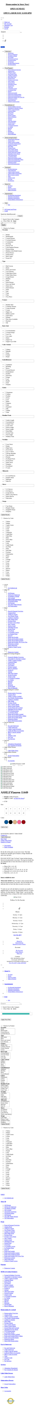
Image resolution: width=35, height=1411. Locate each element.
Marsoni (10, 681)
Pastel (7, 356)
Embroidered (9, 372)
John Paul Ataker (13, 673)
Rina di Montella (12, 688)
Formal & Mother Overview (16, 657)
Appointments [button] (8, 984)
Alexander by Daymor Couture (17, 659)
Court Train (9, 425)
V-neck (8, 468)
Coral (7, 561)
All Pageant (11, 603)
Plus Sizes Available (12, 319)
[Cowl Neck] (5, 1093)
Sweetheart (9, 466)
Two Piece (9, 297)
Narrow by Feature (9, 228)
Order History (19, 952)
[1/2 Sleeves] (6, 1109)
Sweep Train (9, 433)
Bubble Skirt (9, 305)
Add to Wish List (5, 837)
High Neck (9, 448)
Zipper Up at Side (11, 341)
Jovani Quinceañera (13, 755)
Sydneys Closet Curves (14, 647)
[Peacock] (6, 822)
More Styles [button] (7, 757)
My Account (7, 23)
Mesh (7, 401)
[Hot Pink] (19, 822)
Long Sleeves (10, 493)
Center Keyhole (10, 308)
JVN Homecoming (13, 711)
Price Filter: (7, 221)
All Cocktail (11, 598)
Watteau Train (10, 436)
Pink (7, 548)
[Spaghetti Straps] (5, 1120)
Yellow (8, 521)
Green (8, 527)
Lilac (7, 543)
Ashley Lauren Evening (14, 660)
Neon (7, 353)
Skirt (7, 289)
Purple (8, 541)
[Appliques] (5, 1069)
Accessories (11, 760)
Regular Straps (10, 508)
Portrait (8, 457)
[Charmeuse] (4, 1077)
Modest (8, 278)
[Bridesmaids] (8, 1030)
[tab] (19, 586)
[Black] (11, 822)
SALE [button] (6, 584)
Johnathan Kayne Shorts (15, 709)
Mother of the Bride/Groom (14, 251)
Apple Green (10, 525)
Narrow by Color (8, 518)
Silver (8, 574)
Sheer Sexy (9, 286)
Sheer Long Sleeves (11, 494)
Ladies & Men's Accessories (16, 730)
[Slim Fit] (5, 1106)
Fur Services (11, 739)
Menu (2, 47)
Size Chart (4, 839)
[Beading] (5, 1071)
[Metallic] (3, 1063)
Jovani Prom (11, 629)
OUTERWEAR (12, 588)
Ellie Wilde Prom (13, 619)
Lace (7, 379)
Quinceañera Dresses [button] (10, 752)
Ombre (8, 355)
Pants (7, 280)
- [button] (5, 591)
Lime (7, 529)
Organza (8, 403)
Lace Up (8, 334)
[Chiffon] (4, 1079)
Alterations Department (14, 744)
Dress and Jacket (11, 269)
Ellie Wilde (11, 701)
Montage (10, 685)
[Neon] (3, 1064)
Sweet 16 (8, 258)
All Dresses (11, 593)
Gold (7, 566)
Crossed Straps (10, 332)
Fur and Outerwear (13, 726)
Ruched (8, 321)
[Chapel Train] (4, 1088)
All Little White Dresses (15, 604)
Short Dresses (10, 288)
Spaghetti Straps (10, 509)
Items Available (8, 847)
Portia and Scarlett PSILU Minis (17, 716)
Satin (7, 405)
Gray (7, 572)
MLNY (10, 683)
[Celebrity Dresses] (6, 1047)
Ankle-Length (10, 420)
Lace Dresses (10, 271)
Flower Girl (9, 245)
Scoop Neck (9, 460)
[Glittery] (3, 1061)
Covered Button (10, 330)
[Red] (23, 822)
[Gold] (15, 822)
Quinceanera (9, 254)
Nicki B (10, 635)
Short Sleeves (10, 496)
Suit (7, 291)
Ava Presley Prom (13, 616)
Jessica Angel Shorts (13, 706)
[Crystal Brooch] (5, 1074)
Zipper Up (9, 339)
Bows (7, 368)
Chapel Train (9, 424)
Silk (7, 408)
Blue (7, 538)
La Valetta (11, 680)
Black (8, 570)
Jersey (8, 398)
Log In (6, 28)
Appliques (9, 364)
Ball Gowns (9, 266)
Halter (8, 446)
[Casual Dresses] (8, 1032)
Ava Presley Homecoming (15, 698)
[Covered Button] (5, 1053)
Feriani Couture (12, 667)
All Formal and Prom (14, 599)
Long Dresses (10, 277)
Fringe (8, 377)
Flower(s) (9, 375)
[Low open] (5, 1058)
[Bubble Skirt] (6, 1045)
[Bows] (5, 1072)
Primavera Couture (13, 644)
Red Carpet (9, 256)
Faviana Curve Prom (14, 622)
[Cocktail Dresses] (8, 1034)
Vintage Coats (12, 735)
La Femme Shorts (13, 712)
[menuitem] (19, 22)
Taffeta (8, 410)
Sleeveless (9, 498)
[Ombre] (3, 1066)
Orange (8, 559)
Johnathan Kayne (13, 627)
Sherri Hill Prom (12, 645)
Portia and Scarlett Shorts (15, 717)
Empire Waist (10, 477)
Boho (7, 268)
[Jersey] (4, 1082)
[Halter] (5, 1095)
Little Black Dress (11, 273)
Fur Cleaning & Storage (14, 745)
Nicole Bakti (11, 686)
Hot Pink (8, 550)
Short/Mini (9, 431)
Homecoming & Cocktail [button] (11, 689)
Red (7, 557)
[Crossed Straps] (5, 1055)
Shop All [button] (6, 590)
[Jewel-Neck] (5, 1098)
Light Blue (9, 534)
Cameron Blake (12, 662)
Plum (7, 556)
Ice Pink (8, 547)
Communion (9, 242)
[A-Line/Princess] (5, 1101)
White (8, 576)
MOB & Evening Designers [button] (12, 653)
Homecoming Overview (15, 693)
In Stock (21, 798)
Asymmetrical (10, 422)
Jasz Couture (11, 624)
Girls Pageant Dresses (12, 247)
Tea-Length (9, 434)
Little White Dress (11, 275)
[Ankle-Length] (4, 1085)
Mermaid (8, 479)
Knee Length (10, 429)
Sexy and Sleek (10, 284)
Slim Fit (8, 481)
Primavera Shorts (13, 719)
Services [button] (6, 740)
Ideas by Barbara (13, 668)
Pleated (8, 317)
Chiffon (8, 394)
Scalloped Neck (10, 459)
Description (7, 845)
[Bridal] (8, 1029)
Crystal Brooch (10, 370)
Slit (7, 323)
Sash (7, 382)
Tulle (7, 412)
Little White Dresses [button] (10, 747)
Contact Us (4, 835)
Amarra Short (12, 695)
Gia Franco (11, 665)
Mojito (8, 523)
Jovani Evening (12, 675)
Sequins (8, 384)
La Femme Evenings (14, 678)
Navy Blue (9, 539)
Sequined (8, 407)
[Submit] (21, 32)
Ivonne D (10, 670)
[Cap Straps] (5, 1117)
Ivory (7, 563)
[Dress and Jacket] (5, 1040)
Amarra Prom (12, 613)
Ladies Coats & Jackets (14, 729)
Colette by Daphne (13, 618)
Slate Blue (9, 536)
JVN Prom (11, 631)
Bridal (8, 234)
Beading (8, 366)
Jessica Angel (12, 626)
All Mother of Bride (13, 596)
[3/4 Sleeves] (6, 1111)
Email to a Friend (5, 842)
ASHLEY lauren (13, 614)
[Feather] (4, 1080)
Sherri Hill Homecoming (15, 721)
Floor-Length (10, 427)
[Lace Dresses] (5, 1042)
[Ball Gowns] (5, 1037)
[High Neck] (5, 1096)
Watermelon (9, 554)
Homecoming (10, 249)
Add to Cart (4, 827)
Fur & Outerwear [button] (9, 722)
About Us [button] (7, 971)
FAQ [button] (5, 997)
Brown (8, 568)
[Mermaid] (5, 1104)
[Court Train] (4, 1090)
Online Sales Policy (6, 840)
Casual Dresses (10, 238)
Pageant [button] (6, 648)
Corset (8, 310)
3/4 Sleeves (9, 491)
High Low (9, 312)
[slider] (30, 1013)
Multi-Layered (10, 314)
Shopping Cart (8, 25)
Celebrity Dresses (11, 306)
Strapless (8, 464)
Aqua (7, 530)
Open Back (9, 315)
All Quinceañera (12, 606)
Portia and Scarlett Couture (15, 639)
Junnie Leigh (11, 676)
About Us (19, 941)
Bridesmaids (9, 236)
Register (6, 27)
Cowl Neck (9, 444)
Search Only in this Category (11, 219)
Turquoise (9, 532)
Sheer (7, 338)
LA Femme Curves (13, 632)
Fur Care (10, 737)
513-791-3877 (17, 935)
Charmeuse (9, 392)
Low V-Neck (10, 451)
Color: (2, 817)
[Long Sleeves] (6, 1112)
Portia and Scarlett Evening (15, 640)
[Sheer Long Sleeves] (6, 1114)
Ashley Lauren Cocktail (14, 696)
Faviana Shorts (12, 703)
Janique (10, 672)
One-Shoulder (10, 455)
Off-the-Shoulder (11, 453)
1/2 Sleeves (9, 489)
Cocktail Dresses (11, 240)
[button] (7, 51)
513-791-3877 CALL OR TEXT (17, 963)
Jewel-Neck (9, 450)
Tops (7, 293)
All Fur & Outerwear (14, 595)
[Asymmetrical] (4, 1087)
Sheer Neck (9, 462)
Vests (9, 734)
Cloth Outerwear (12, 727)
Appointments (19, 942)
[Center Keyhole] (6, 1048)
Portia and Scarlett (13, 637)
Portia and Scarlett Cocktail (15, 714)
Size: (2, 804)
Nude (7, 565)
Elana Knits (11, 663)
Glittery (8, 349)
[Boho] (5, 1039)
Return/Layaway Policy (19, 944)
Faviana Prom (12, 621)
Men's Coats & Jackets (14, 732)
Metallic (8, 351)
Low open (9, 336)
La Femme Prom (12, 634)
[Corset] (6, 1050)
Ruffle (8, 381)
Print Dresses (10, 282)
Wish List (7, 22)
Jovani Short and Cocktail (15, 708)
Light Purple (9, 545)
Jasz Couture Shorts (13, 704)
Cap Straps (9, 506)
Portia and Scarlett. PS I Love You (17, 642)
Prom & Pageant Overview (15, 611)
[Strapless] (5, 1122)
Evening (8, 244)
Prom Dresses (10, 253)
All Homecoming (13, 601)
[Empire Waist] (5, 1103)
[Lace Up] (5, 1056)
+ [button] (5, 586)
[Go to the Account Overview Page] (1, 19)
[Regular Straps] (5, 1119)
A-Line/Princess (10, 476)
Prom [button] (5, 608)
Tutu (7, 295)
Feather (8, 373)
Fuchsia (8, 552)
